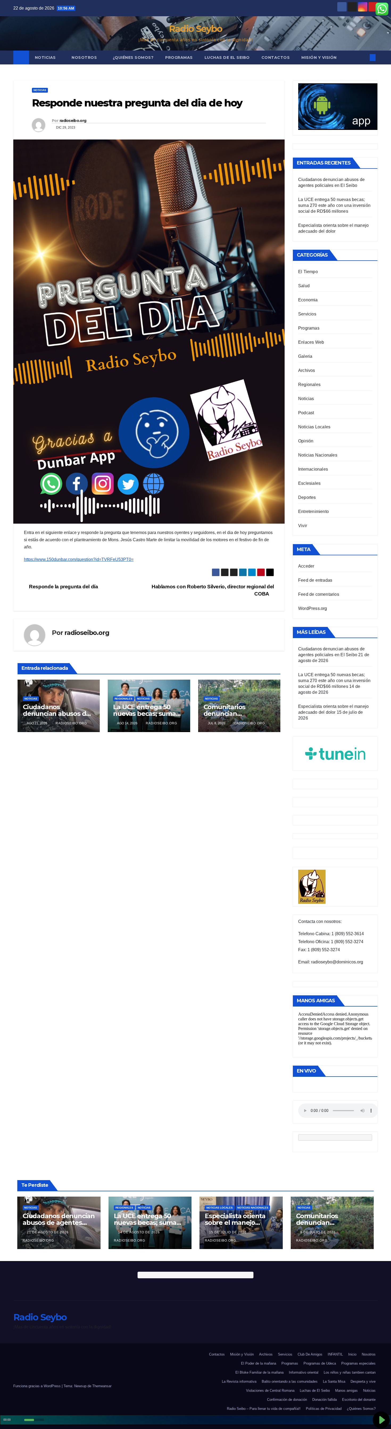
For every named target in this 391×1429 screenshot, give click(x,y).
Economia (308, 300)
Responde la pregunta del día (63, 586)
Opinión (305, 441)
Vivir (302, 525)
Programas (179, 57)
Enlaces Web (311, 342)
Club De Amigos (310, 1354)
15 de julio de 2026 (228, 1232)
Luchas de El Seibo (227, 57)
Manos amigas (346, 1391)
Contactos (275, 57)
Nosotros (85, 57)
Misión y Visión (319, 57)
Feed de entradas (315, 580)
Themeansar (101, 1386)
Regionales (123, 698)
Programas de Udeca (319, 1363)
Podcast (306, 412)
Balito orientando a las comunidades (290, 1381)
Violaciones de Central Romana (270, 1391)
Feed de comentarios (318, 594)
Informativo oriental (303, 1372)
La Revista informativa (239, 1381)
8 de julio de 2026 (318, 1232)
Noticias (46, 57)
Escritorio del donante (359, 1400)
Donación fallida (324, 1400)
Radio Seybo (195, 28)
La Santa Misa (334, 1381)
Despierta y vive (363, 1381)
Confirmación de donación (287, 1400)
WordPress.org (312, 608)
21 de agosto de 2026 (48, 1232)
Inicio (352, 1354)
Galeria (305, 356)
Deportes (307, 497)
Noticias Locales (314, 427)
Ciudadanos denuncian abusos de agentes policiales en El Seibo (59, 1222)
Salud (304, 286)
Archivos (306, 370)
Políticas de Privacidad (324, 1409)
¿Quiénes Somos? (133, 57)
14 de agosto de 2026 (139, 1232)
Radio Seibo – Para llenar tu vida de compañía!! (264, 1409)
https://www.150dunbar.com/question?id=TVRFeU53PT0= (79, 559)
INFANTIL (335, 1354)
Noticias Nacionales (317, 455)
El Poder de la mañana (258, 1363)
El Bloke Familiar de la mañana (259, 1372)
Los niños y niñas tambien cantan (350, 1372)
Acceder (306, 566)
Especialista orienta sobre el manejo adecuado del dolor (235, 1222)
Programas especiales (358, 1363)
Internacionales (313, 469)
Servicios (307, 314)
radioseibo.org (73, 120)
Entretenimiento (313, 511)
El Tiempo (308, 271)
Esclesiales (309, 483)
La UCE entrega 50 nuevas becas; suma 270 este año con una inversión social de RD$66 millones (334, 205)
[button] (363, 57)
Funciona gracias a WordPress (37, 1386)
